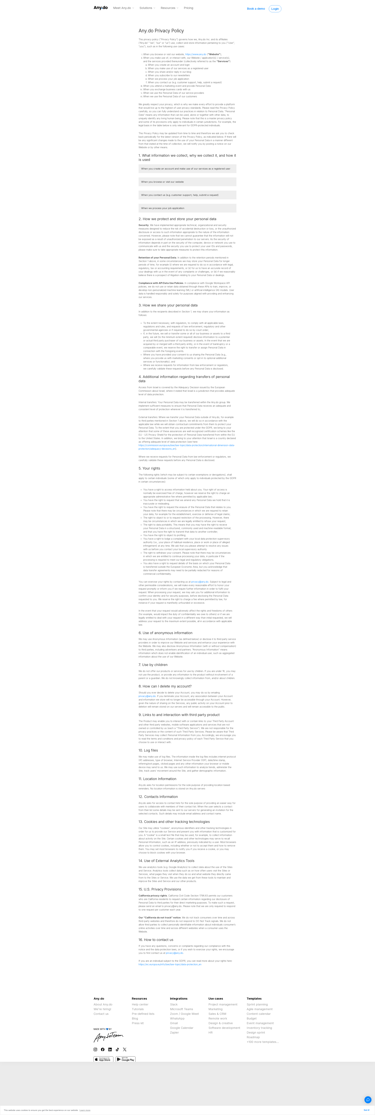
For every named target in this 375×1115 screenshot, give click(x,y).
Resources (168, 8)
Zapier (174, 1032)
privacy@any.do (199, 581)
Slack (174, 1004)
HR (210, 1032)
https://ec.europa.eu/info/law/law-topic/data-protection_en (170, 964)
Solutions (145, 8)
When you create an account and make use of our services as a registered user (185, 168)
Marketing (215, 1009)
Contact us (101, 1014)
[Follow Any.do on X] (124, 1049)
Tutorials (138, 1009)
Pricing (188, 8)
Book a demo (256, 8)
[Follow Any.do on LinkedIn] (110, 1049)
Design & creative (220, 1023)
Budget (252, 1018)
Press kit (138, 1023)
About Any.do (103, 1004)
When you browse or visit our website (162, 181)
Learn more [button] (85, 1110)
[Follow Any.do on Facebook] (102, 1049)
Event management (260, 1023)
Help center (140, 1004)
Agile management (260, 1009)
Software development (224, 1028)
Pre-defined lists (143, 1014)
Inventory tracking (259, 1028)
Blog (135, 1018)
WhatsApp (177, 1018)
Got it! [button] (366, 1110)
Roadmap (253, 1037)
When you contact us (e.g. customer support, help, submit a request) (180, 195)
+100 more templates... (263, 1042)
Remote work (217, 1018)
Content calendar (259, 1014)
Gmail (174, 1023)
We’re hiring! (102, 1009)
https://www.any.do (195, 54)
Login (275, 9)
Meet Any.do (122, 8)
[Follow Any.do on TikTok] (117, 1049)
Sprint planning (257, 1004)
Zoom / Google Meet (184, 1014)
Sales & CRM (217, 1014)
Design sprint (256, 1032)
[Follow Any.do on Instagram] (95, 1049)
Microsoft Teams (181, 1009)
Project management (222, 1004)
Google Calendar (181, 1028)
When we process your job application (162, 208)
